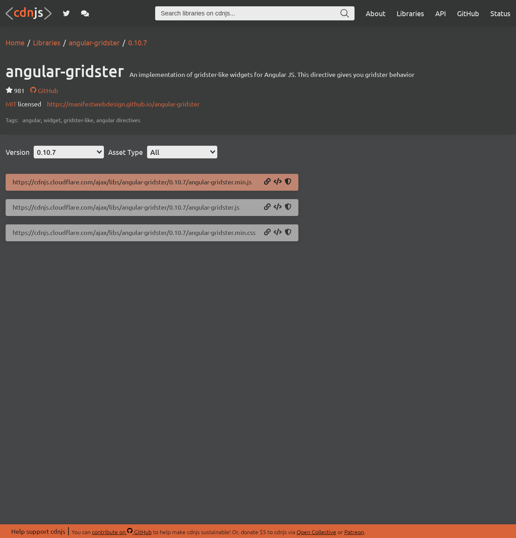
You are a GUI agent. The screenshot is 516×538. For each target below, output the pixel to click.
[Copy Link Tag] (277, 232)
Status (500, 13)
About (375, 13)
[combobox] (69, 152)
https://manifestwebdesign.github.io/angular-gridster (123, 103)
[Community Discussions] (85, 13)
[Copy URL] (267, 182)
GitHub (468, 13)
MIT (12, 103)
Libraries (410, 13)
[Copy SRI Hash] (288, 182)
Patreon (354, 532)
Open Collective (316, 532)
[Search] (344, 13)
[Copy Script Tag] (277, 182)
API (440, 13)
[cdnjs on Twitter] (66, 13)
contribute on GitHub (122, 532)
